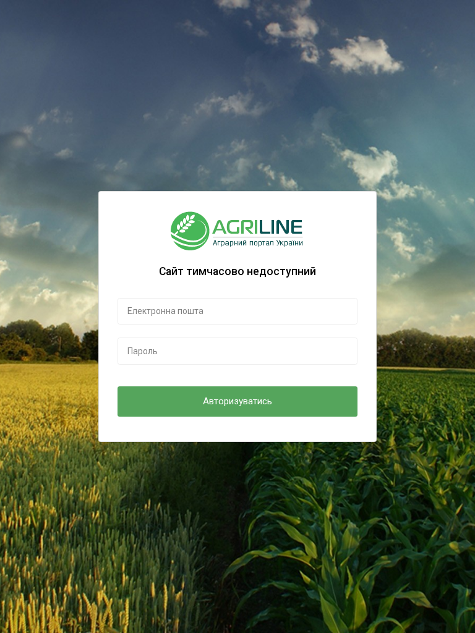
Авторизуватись (237, 401)
